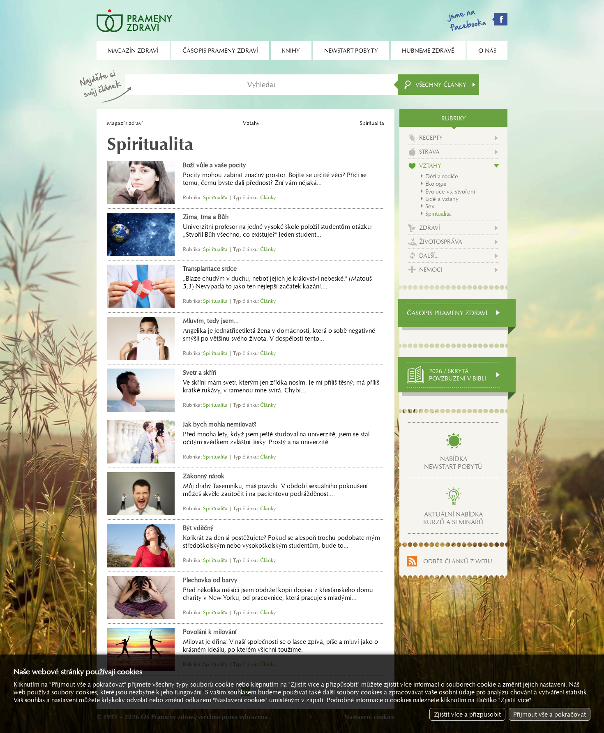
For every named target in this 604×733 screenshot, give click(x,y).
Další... (428, 255)
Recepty (431, 137)
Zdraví (429, 227)
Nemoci (431, 269)
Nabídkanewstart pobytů (453, 462)
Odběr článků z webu (457, 561)
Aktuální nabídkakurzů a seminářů (453, 518)
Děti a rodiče (441, 176)
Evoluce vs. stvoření (450, 191)
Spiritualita (438, 213)
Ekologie (436, 183)
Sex (429, 206)
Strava (429, 151)
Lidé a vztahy (442, 199)
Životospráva (440, 241)
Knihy (291, 50)
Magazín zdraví (125, 123)
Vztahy (251, 123)
